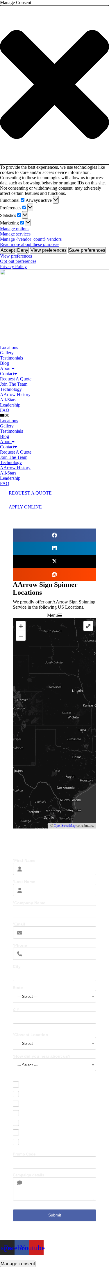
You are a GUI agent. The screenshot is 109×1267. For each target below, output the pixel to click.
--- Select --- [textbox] (27, 996)
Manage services (15, 233)
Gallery (7, 352)
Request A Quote (15, 378)
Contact (7, 373)
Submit (54, 1215)
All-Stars (8, 399)
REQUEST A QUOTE (30, 492)
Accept (8, 250)
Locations (9, 347)
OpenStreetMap (65, 826)
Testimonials (11, 357)
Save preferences (87, 250)
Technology (11, 389)
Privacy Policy (13, 266)
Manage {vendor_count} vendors (31, 239)
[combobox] (54, 996)
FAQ (4, 410)
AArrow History (15, 394)
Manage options (14, 228)
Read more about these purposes (29, 244)
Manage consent (18, 1263)
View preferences (49, 250)
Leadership (10, 404)
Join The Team (13, 384)
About (6, 368)
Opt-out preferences (18, 261)
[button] (54, 85)
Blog (4, 363)
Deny (22, 250)
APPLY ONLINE (25, 506)
